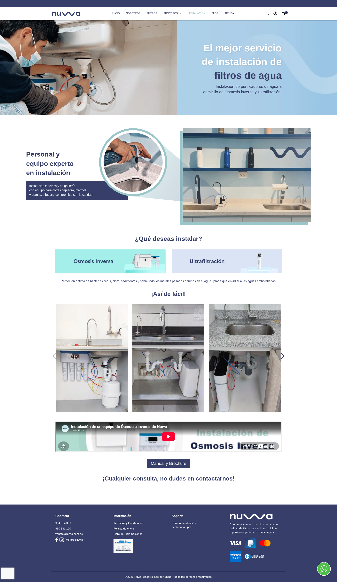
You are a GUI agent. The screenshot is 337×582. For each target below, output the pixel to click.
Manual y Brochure (168, 463)
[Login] (275, 13)
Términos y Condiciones (128, 523)
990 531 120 (63, 528)
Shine (167, 576)
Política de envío (124, 528)
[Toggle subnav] (180, 13)
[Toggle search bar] (267, 13)
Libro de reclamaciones (128, 533)
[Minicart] (283, 13)
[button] (282, 356)
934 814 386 (63, 523)
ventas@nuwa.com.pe (69, 533)
